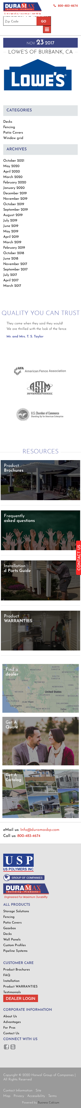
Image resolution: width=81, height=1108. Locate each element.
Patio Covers (13, 132)
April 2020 (11, 171)
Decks (7, 122)
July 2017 (10, 275)
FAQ (6, 975)
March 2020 (12, 177)
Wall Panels (12, 939)
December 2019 (15, 193)
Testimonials (12, 992)
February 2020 (14, 182)
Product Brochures (16, 969)
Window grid (13, 138)
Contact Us (11, 1033)
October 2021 (13, 161)
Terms (52, 1096)
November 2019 (15, 199)
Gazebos (9, 928)
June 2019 (10, 226)
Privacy (19, 1096)
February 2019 (14, 248)
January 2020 (14, 188)
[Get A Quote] (40, 764)
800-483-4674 (68, 5)
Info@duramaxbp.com (39, 830)
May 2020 (11, 166)
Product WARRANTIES (20, 986)
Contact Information (17, 1090)
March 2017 (12, 286)
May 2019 (10, 231)
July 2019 (10, 220)
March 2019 (12, 242)
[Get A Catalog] (40, 817)
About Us (10, 1016)
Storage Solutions (16, 911)
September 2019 (15, 209)
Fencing (9, 127)
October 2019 (13, 204)
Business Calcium (48, 1102)
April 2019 (11, 237)
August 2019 (13, 215)
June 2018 (10, 258)
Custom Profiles (14, 945)
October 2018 (13, 253)
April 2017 (11, 280)
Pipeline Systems (15, 951)
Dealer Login (20, 998)
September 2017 (15, 269)
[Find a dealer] (40, 712)
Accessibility (36, 1096)
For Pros (9, 1027)
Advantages (12, 1022)
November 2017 (15, 264)
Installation (11, 981)
